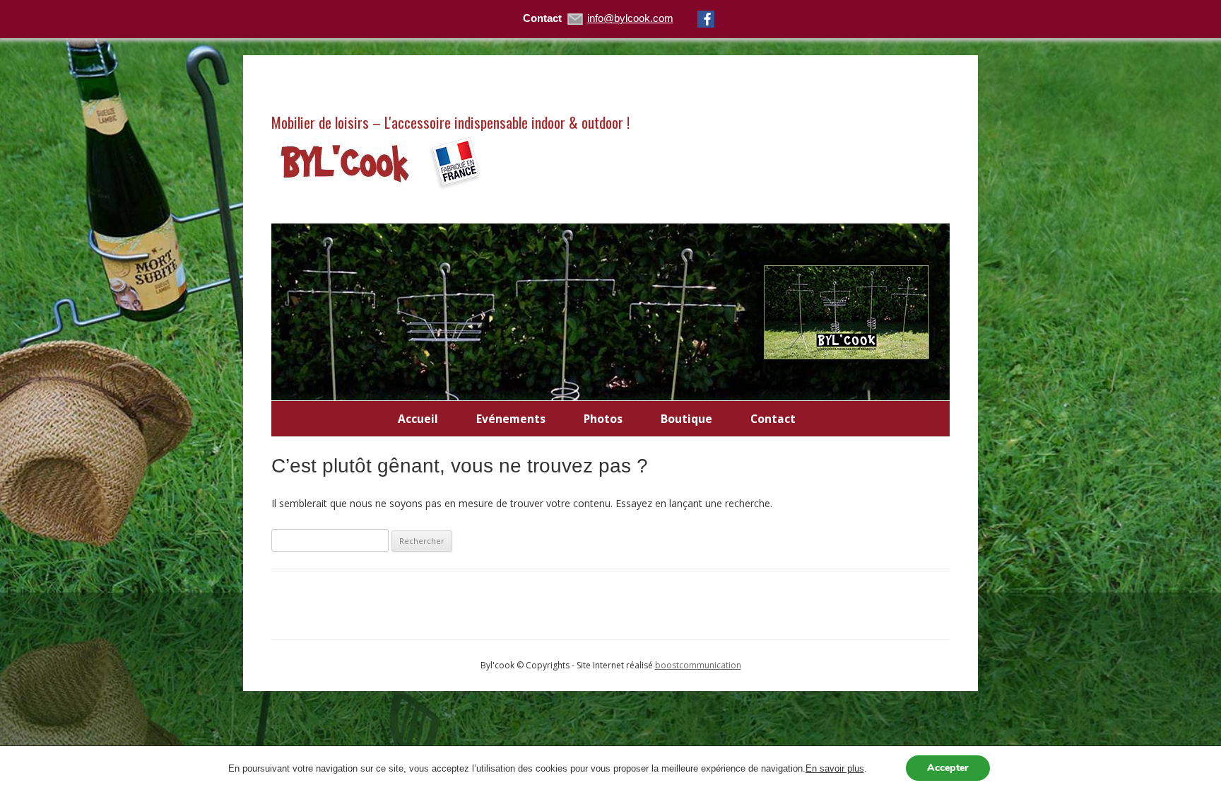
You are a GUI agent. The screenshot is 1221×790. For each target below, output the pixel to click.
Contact (773, 418)
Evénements (510, 418)
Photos (603, 418)
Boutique (686, 418)
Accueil (418, 418)
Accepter (948, 767)
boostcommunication (698, 665)
